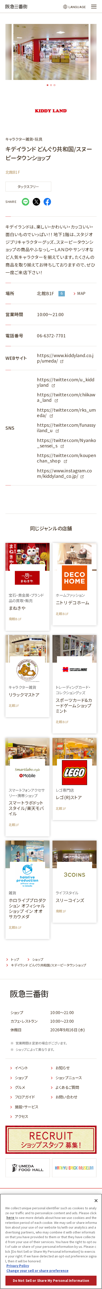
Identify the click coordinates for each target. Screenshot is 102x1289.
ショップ (21, 1077)
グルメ (20, 1087)
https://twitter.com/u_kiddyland (65, 382)
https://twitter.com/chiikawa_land (66, 397)
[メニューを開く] (94, 6)
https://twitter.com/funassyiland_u (66, 427)
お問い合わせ (66, 1096)
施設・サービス (26, 1106)
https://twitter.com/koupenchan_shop (66, 458)
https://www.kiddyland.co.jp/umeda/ (65, 358)
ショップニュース (68, 1077)
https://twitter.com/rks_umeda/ (66, 412)
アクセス (21, 1116)
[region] (51, 1241)
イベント (21, 1067)
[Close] (96, 1200)
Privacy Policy (17, 1265)
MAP (81, 293)
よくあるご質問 (67, 1087)
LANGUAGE (77, 7)
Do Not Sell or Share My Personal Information (51, 1280)
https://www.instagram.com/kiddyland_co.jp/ (64, 473)
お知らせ (62, 1067)
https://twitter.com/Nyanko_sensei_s (66, 443)
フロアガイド (25, 1096)
